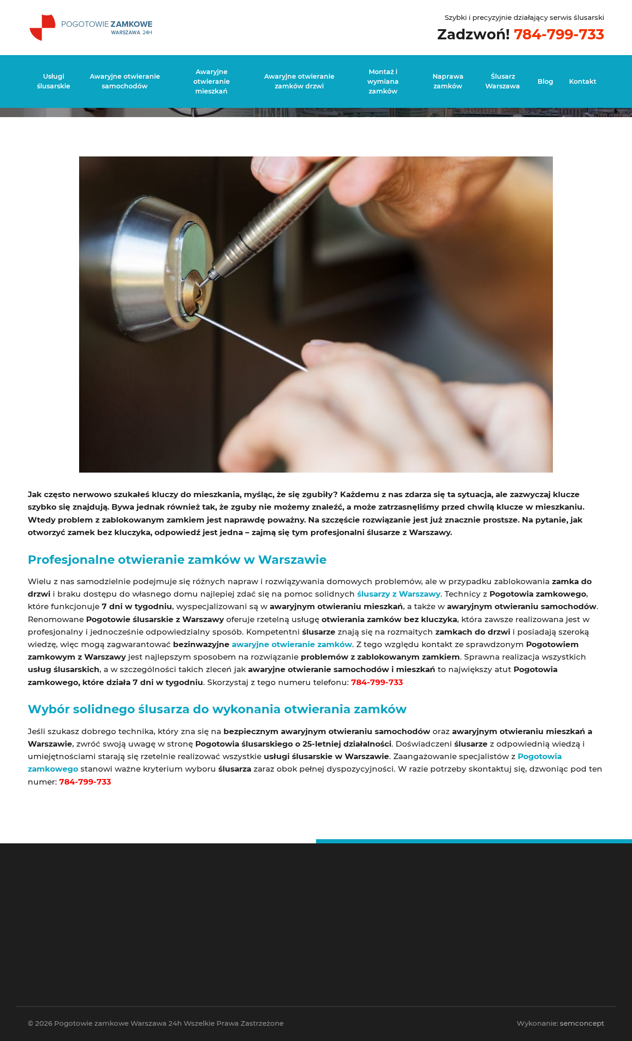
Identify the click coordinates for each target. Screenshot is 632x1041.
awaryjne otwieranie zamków (292, 644)
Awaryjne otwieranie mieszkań (211, 81)
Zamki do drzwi (369, 908)
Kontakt (582, 81)
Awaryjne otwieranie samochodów (125, 81)
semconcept (582, 1023)
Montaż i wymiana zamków (383, 81)
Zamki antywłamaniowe (378, 942)
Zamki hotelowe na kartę (379, 935)
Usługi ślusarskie (53, 81)
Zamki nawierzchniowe (377, 922)
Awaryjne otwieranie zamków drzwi (299, 81)
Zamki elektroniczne (374, 928)
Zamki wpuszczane (373, 915)
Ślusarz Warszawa (502, 81)
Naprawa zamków (448, 81)
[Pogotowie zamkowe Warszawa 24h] (92, 26)
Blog (545, 81)
